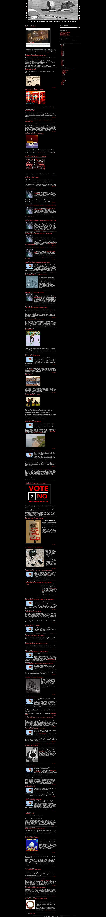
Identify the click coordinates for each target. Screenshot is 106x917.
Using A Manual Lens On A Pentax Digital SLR (37, 262)
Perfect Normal (37, 193)
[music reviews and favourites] (46, 21)
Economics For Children (36, 59)
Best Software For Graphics (44, 880)
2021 (62, 51)
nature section (53, 588)
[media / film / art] (58, 21)
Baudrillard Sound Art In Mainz (34, 133)
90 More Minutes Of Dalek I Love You (35, 366)
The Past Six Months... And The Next (35, 635)
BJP (48, 574)
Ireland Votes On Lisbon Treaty (34, 518)
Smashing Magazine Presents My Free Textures (38, 582)
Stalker (36, 309)
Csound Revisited (30, 110)
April (63, 78)
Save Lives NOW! (29, 813)
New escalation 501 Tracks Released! (36, 274)
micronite (49, 106)
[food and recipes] (68, 21)
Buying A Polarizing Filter (32, 355)
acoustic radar (48, 310)
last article (38, 791)
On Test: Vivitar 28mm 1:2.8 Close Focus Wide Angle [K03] (40, 205)
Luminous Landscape (49, 461)
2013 (62, 60)
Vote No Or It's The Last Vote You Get (35, 483)
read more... (54, 67)
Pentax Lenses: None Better (33, 697)
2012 (62, 61)
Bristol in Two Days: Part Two (33, 855)
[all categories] (29, 21)
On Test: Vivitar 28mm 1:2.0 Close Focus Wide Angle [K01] (40, 220)
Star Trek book (41, 152)
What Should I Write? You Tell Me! (35, 828)
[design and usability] (65, 21)
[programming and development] (61, 21)
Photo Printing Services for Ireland (35, 887)
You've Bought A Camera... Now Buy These (37, 651)
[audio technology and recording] (43, 21)
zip (42, 590)
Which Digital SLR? (42, 733)
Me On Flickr (29, 329)
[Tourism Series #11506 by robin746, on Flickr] (41, 401)
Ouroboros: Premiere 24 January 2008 (36, 898)
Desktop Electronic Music (64, 34)
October (63, 71)
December (64, 66)
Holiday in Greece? (30, 26)
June (63, 75)
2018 (62, 54)
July (63, 74)
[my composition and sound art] (39, 21)
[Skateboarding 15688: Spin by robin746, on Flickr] (41, 338)
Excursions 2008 (48, 910)
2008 (62, 65)
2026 (62, 45)
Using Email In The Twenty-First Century (36, 643)
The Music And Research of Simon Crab (36, 307)
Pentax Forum (42, 303)
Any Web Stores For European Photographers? (39, 663)
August (63, 73)
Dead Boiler (28, 374)
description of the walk (37, 432)
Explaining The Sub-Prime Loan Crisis (35, 55)
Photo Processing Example (33, 421)
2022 (62, 50)
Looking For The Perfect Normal (40, 230)
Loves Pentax (38, 570)
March (63, 79)
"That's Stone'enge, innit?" (32, 394)
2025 (62, 46)
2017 (62, 55)
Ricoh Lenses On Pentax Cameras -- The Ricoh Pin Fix (39, 599)
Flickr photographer (46, 52)
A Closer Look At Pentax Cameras (35, 728)
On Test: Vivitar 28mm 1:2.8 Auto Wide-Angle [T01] (38, 233)
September (64, 72)
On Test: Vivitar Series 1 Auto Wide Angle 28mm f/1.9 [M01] (40, 247)
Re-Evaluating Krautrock (32, 837)
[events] (55, 21)
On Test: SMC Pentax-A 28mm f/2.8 (34, 189)
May (63, 76)
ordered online (41, 751)
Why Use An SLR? (30, 786)
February (63, 80)
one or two (42, 603)
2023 (62, 49)
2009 (62, 64)
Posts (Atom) (32, 913)
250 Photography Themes (32, 625)
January (63, 81)
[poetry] (71, 21)
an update (31, 369)
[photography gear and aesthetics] (33, 21)
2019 (62, 53)
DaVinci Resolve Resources (65, 35)
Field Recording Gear (63, 33)
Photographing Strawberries (34, 547)
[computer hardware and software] (50, 21)
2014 (62, 59)
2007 (62, 82)
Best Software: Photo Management (35, 879)
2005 (62, 84)
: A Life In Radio (34, 319)
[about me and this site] (74, 21)
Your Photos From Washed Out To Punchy (44, 423)
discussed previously (51, 659)
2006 (62, 83)
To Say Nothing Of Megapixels (33, 799)
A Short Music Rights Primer (33, 611)
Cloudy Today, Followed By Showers (35, 156)
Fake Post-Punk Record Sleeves (34, 677)
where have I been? (30, 69)
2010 (62, 63)
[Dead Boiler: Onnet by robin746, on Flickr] (41, 381)
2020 (62, 52)
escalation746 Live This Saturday (34, 89)
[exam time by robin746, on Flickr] (41, 81)
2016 (62, 56)
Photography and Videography (65, 32)
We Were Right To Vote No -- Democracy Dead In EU (39, 469)
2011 (62, 62)
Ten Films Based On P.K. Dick (33, 869)
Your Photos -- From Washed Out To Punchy (37, 451)
